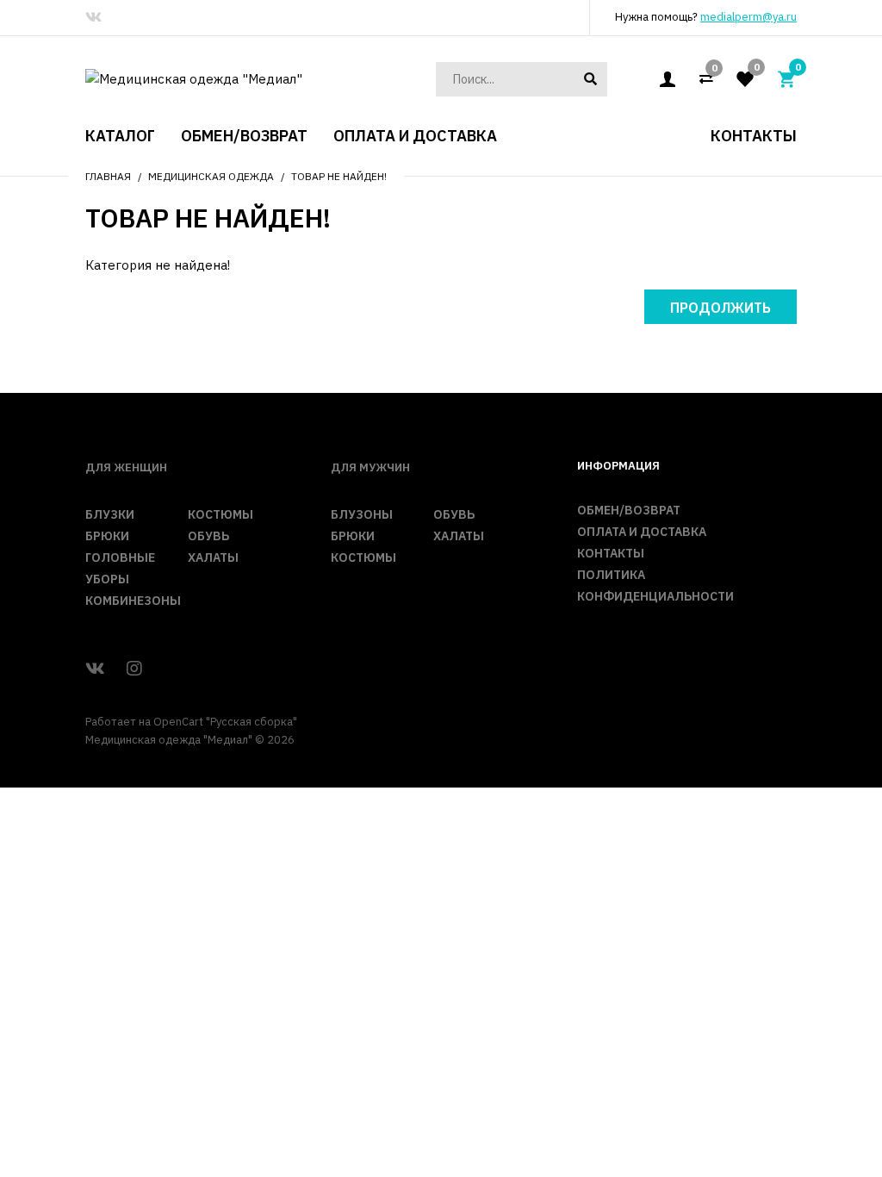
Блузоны (362, 514)
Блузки (109, 514)
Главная (108, 176)
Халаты (213, 557)
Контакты (610, 553)
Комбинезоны (133, 600)
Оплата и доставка (641, 531)
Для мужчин (370, 467)
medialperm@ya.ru (748, 16)
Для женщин (126, 467)
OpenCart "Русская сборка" (225, 721)
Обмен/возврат (628, 510)
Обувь (208, 536)
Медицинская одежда (211, 176)
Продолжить (720, 307)
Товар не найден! (339, 176)
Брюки (107, 536)
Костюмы (220, 514)
